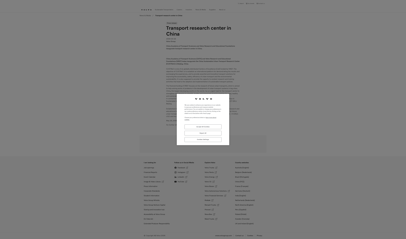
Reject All (203, 133)
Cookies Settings (203, 139)
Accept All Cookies (203, 127)
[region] (203, 119)
